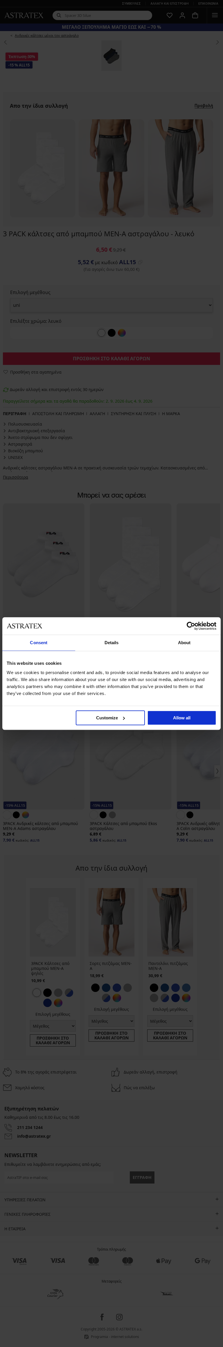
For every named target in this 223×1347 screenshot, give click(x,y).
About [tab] (184, 642)
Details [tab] (112, 642)
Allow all (181, 717)
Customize (107, 717)
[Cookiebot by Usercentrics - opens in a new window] (191, 626)
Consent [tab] (38, 642)
